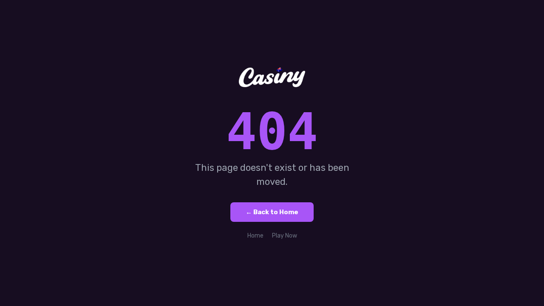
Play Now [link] (284, 235)
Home (255, 235)
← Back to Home (272, 212)
